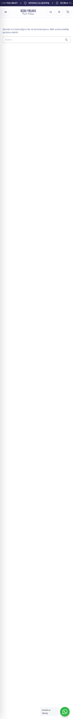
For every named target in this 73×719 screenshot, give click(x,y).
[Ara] (66, 39)
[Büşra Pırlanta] (28, 12)
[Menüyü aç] (6, 11)
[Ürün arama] (50, 12)
